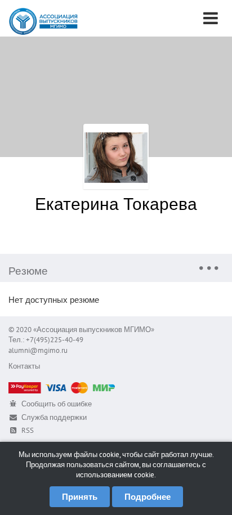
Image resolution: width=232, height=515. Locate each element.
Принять (79, 496)
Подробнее (147, 496)
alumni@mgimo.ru (38, 350)
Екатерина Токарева (116, 203)
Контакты (24, 366)
